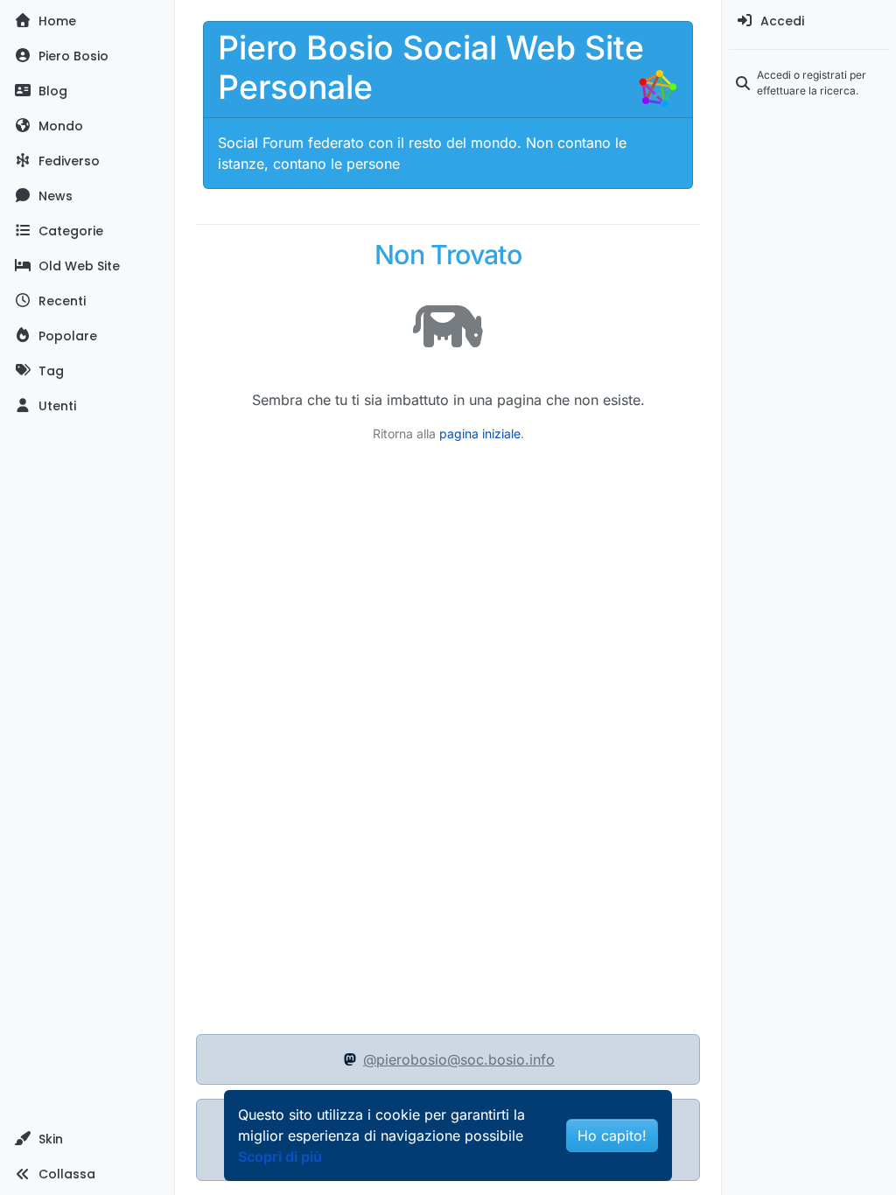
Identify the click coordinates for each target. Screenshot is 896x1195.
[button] (87, 1139)
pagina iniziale (480, 433)
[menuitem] (809, 21)
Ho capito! (612, 1135)
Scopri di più (280, 1156)
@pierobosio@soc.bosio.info (459, 1059)
